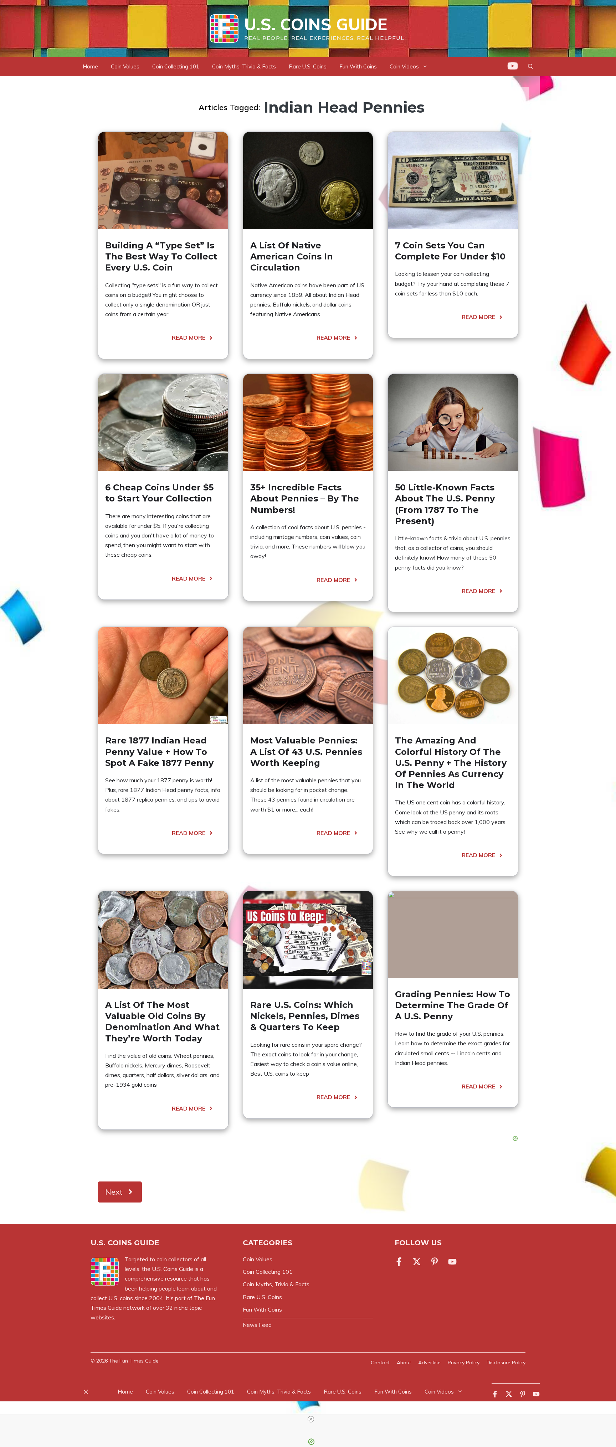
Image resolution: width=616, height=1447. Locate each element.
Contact (380, 1362)
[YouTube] (512, 67)
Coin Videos (404, 66)
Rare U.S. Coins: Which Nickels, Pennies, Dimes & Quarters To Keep (304, 1016)
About (404, 1362)
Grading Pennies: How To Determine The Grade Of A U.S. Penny (452, 1005)
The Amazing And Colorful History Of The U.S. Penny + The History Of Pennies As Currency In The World (451, 762)
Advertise (429, 1362)
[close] (311, 1419)
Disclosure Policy (506, 1362)
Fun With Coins (358, 66)
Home (90, 66)
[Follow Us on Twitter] (417, 1262)
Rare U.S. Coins (308, 66)
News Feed (257, 1325)
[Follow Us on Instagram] (434, 1262)
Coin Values (125, 66)
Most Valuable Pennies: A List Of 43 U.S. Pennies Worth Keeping (306, 751)
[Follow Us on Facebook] (400, 1262)
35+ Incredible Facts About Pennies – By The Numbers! (304, 498)
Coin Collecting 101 (175, 66)
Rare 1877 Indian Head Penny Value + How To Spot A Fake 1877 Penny (159, 751)
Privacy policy (463, 1362)
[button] (531, 66)
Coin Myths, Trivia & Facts (244, 66)
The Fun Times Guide (134, 1361)
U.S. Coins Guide (315, 24)
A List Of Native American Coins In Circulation (291, 256)
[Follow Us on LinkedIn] (452, 1262)
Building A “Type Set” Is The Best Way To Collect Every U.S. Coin (161, 256)
